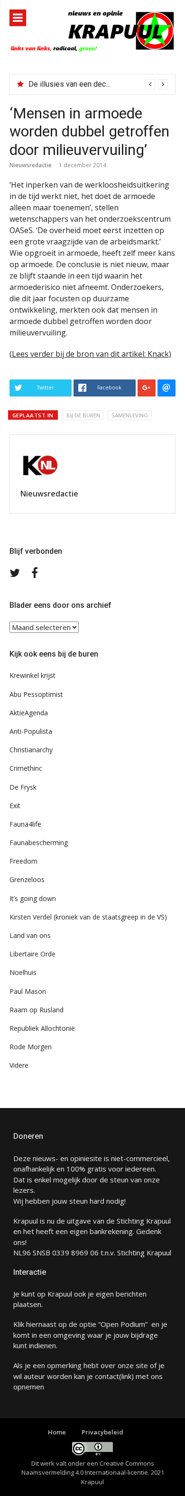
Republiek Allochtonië (42, 1028)
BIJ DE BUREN (83, 415)
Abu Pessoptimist (36, 694)
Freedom (23, 860)
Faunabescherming (38, 842)
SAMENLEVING (129, 415)
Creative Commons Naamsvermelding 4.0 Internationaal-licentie (87, 1468)
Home (57, 1432)
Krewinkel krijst (32, 675)
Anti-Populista (30, 731)
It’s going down (32, 898)
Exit (14, 805)
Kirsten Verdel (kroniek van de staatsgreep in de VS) (88, 916)
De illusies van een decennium (79, 84)
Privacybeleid (102, 1432)
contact (107, 1376)
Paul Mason (27, 991)
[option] (98, 84)
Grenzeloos (27, 879)
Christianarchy (31, 749)
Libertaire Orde (32, 953)
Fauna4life (25, 824)
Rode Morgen (30, 1046)
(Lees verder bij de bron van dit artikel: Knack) (90, 354)
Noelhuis (23, 972)
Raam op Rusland (36, 1009)
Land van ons (30, 935)
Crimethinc (25, 768)
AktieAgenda (28, 712)
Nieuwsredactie (30, 165)
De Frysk (23, 787)
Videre (18, 1065)
